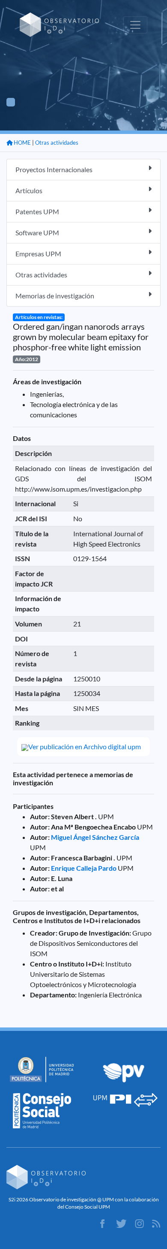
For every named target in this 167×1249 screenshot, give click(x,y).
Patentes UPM (37, 211)
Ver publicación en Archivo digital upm (84, 746)
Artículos (28, 190)
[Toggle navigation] (135, 24)
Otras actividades (56, 142)
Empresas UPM (38, 253)
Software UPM (37, 232)
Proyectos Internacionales (53, 169)
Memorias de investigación (54, 296)
